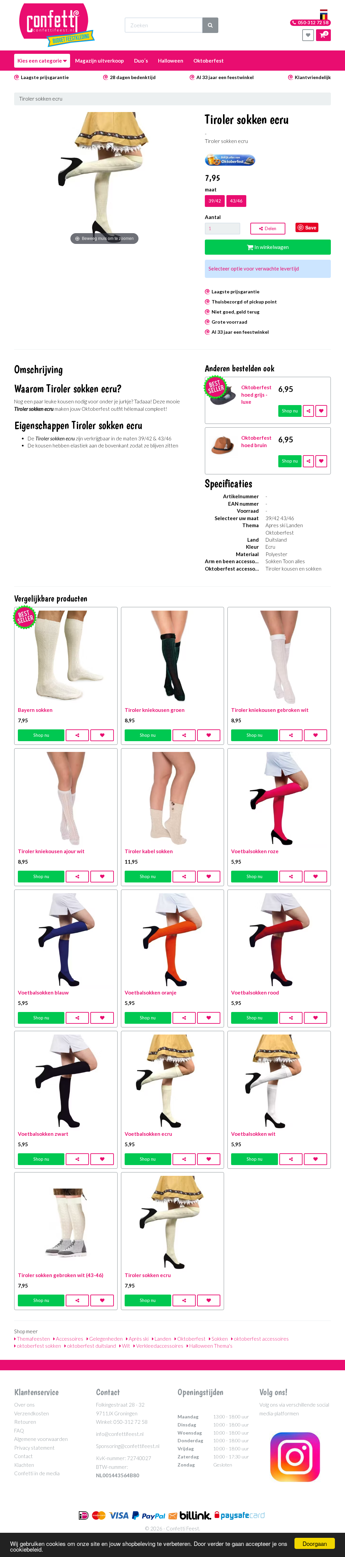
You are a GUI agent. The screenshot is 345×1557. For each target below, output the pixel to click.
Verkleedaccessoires (159, 1346)
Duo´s (141, 61)
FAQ (19, 1430)
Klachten (24, 1465)
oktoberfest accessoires (261, 1339)
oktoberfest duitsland (91, 1346)
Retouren (25, 1422)
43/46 (236, 201)
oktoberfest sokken (38, 1346)
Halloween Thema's (210, 1346)
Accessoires (69, 1339)
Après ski (138, 1339)
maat (211, 189)
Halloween (170, 61)
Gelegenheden (105, 1339)
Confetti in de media (37, 1473)
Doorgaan (315, 1543)
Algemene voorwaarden (41, 1439)
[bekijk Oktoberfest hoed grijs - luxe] (223, 395)
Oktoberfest (208, 61)
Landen (162, 1339)
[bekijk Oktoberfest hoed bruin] (223, 445)
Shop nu (290, 410)
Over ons (24, 1405)
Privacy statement (34, 1448)
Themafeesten (33, 1339)
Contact (23, 1456)
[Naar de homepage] (57, 25)
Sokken (219, 1339)
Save (310, 227)
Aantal (213, 217)
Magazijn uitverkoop (99, 61)
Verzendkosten (31, 1413)
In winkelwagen (271, 247)
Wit (125, 1346)
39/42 (215, 201)
